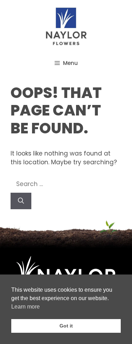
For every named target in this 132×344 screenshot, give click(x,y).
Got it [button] (66, 326)
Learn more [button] (25, 307)
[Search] (21, 201)
